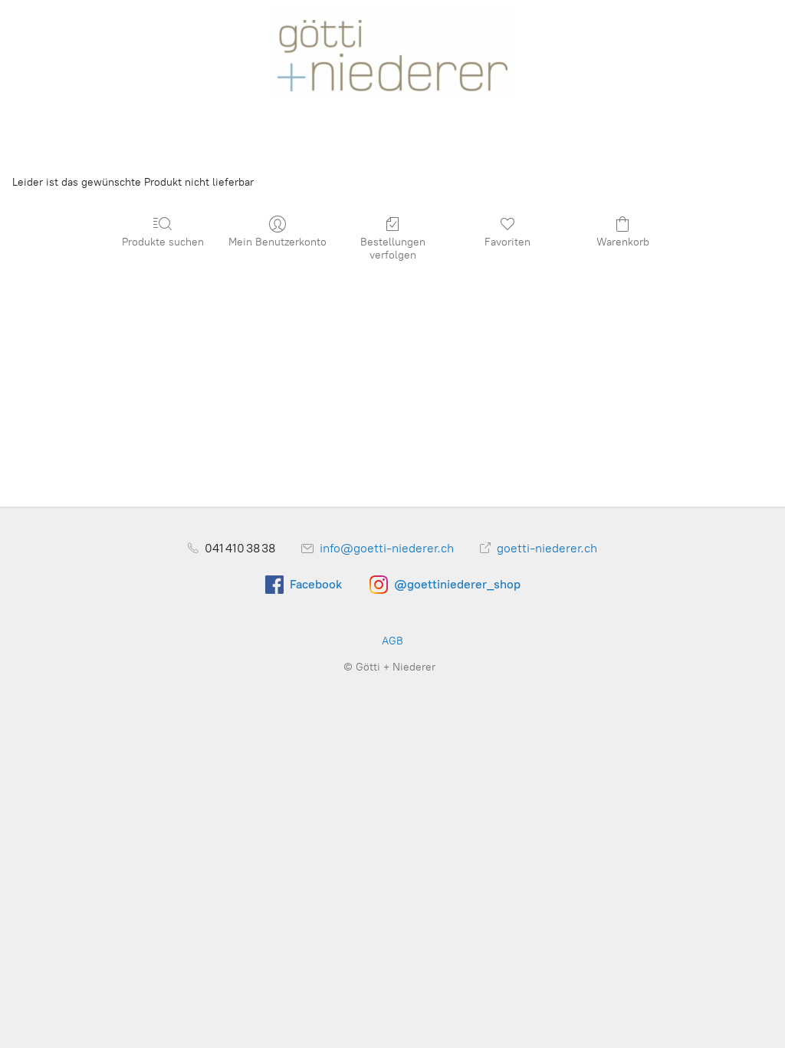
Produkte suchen (163, 242)
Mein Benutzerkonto (277, 242)
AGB (392, 641)
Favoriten (507, 242)
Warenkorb (622, 242)
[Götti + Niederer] (392, 51)
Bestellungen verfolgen (392, 249)
